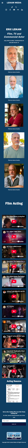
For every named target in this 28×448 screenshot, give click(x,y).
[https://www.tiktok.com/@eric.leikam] (12, 7)
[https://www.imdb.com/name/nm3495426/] (18, 9)
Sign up (14, 424)
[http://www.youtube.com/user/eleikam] (14, 9)
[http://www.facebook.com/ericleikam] (10, 9)
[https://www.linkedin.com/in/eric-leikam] (22, 9)
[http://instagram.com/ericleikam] (6, 9)
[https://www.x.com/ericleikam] (16, 7)
